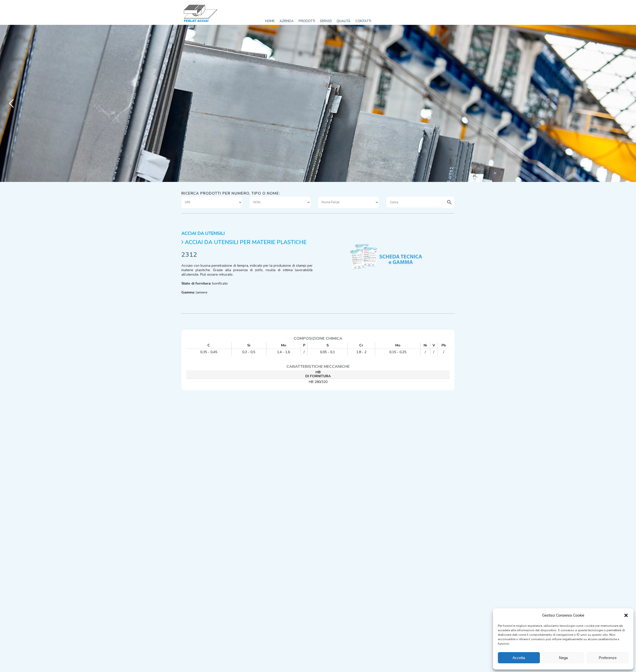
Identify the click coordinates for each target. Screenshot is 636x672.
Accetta (519, 658)
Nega (563, 658)
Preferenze (608, 658)
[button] (626, 615)
